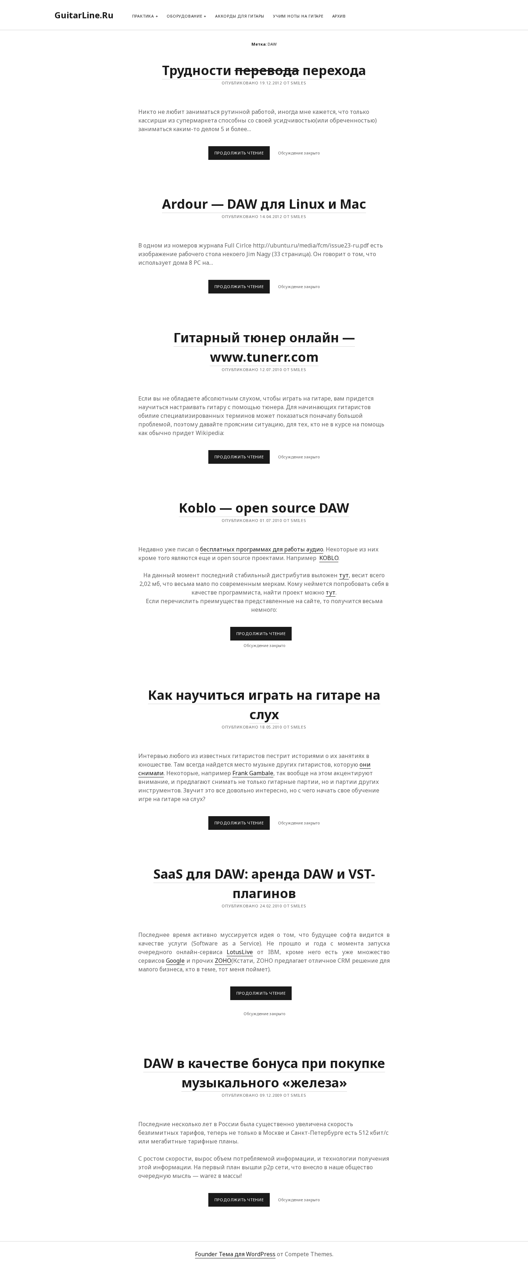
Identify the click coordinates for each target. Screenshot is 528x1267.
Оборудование (184, 16)
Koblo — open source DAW (264, 508)
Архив (339, 16)
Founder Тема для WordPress (235, 1254)
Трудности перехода (264, 70)
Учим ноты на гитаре (298, 16)
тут (344, 575)
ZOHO (223, 961)
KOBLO (328, 558)
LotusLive (240, 952)
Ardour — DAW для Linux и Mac (264, 204)
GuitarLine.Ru (84, 15)
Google (175, 961)
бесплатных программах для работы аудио (261, 549)
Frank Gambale (252, 773)
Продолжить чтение (242, 155)
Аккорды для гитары (239, 16)
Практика (143, 16)
